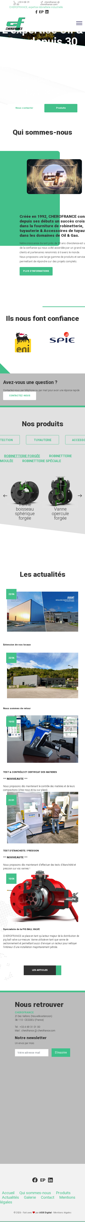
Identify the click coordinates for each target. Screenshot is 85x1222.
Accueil (8, 1192)
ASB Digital (45, 1212)
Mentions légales (62, 1212)
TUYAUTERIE (42, 440)
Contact (47, 1197)
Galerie (30, 1197)
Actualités (10, 1197)
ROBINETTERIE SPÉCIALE (41, 461)
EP (41, 11)
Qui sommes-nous (35, 1192)
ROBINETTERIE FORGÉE (22, 456)
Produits (63, 1192)
